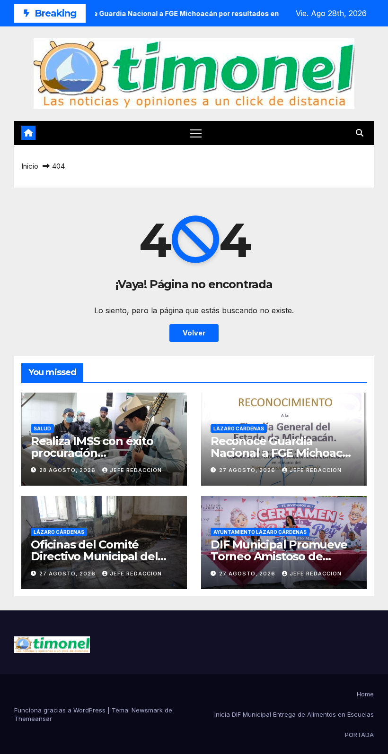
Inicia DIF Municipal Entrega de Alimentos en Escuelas (294, 714)
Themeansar (33, 718)
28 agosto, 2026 (68, 470)
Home (365, 694)
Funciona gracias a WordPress (60, 710)
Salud (42, 428)
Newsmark (147, 710)
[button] (359, 132)
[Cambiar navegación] (195, 133)
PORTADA (359, 734)
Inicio (29, 166)
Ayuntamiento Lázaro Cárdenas (260, 532)
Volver (194, 333)
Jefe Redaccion (136, 470)
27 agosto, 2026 (248, 470)
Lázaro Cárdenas (238, 428)
